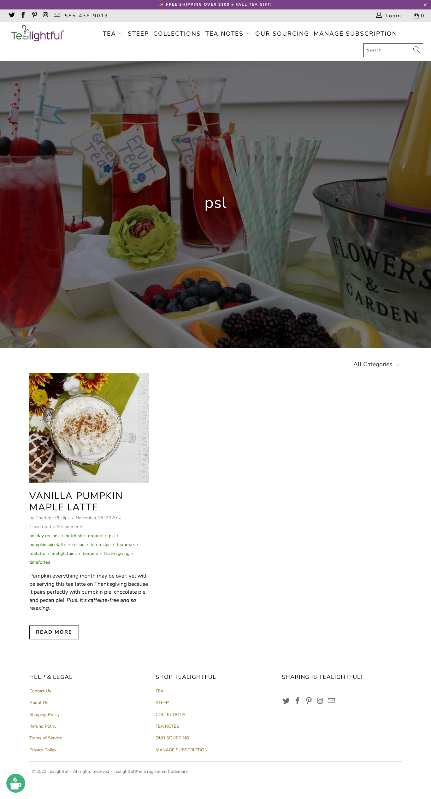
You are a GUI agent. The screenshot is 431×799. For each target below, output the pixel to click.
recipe (78, 545)
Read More (54, 632)
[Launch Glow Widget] (15, 783)
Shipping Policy (44, 715)
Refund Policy (42, 726)
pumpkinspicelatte (47, 545)
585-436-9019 (86, 15)
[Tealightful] (37, 34)
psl (112, 536)
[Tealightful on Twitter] (11, 15)
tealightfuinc (64, 553)
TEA (110, 34)
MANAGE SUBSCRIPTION (355, 34)
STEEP (138, 34)
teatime (90, 553)
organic (95, 536)
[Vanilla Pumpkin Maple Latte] (89, 428)
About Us (38, 703)
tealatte (37, 553)
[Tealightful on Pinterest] (34, 15)
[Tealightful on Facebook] (22, 15)
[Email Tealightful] (56, 15)
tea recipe (101, 545)
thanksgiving (116, 553)
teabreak (126, 545)
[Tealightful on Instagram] (45, 15)
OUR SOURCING (282, 34)
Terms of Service (45, 738)
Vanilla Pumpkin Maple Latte (76, 502)
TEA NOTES (225, 34)
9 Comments (70, 527)
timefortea (39, 562)
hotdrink (74, 536)
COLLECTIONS (177, 34)
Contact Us (40, 691)
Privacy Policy (42, 750)
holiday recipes (44, 536)
